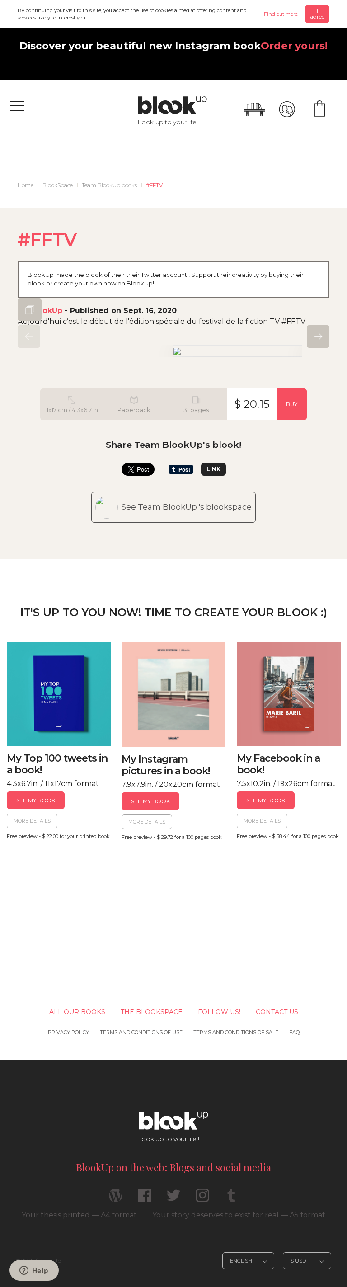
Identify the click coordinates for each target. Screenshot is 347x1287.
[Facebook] (144, 1199)
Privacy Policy (68, 1032)
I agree (317, 14)
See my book (35, 800)
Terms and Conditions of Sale (235, 1032)
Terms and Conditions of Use (141, 1032)
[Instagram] (202, 1199)
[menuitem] (25, 185)
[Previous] (29, 336)
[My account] (287, 109)
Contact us (277, 1012)
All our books (77, 1012)
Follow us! (219, 1012)
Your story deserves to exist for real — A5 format (238, 1215)
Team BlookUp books (109, 185)
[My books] (254, 109)
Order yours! (294, 45)
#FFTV (154, 185)
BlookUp (46, 310)
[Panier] (319, 109)
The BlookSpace (152, 1012)
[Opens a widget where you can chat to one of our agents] (34, 1271)
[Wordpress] (115, 1199)
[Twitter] (173, 1199)
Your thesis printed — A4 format (79, 1215)
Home (25, 185)
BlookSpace (57, 185)
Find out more (281, 14)
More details (32, 821)
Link (213, 469)
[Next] (318, 336)
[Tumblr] (231, 1199)
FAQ (294, 1032)
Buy (291, 404)
